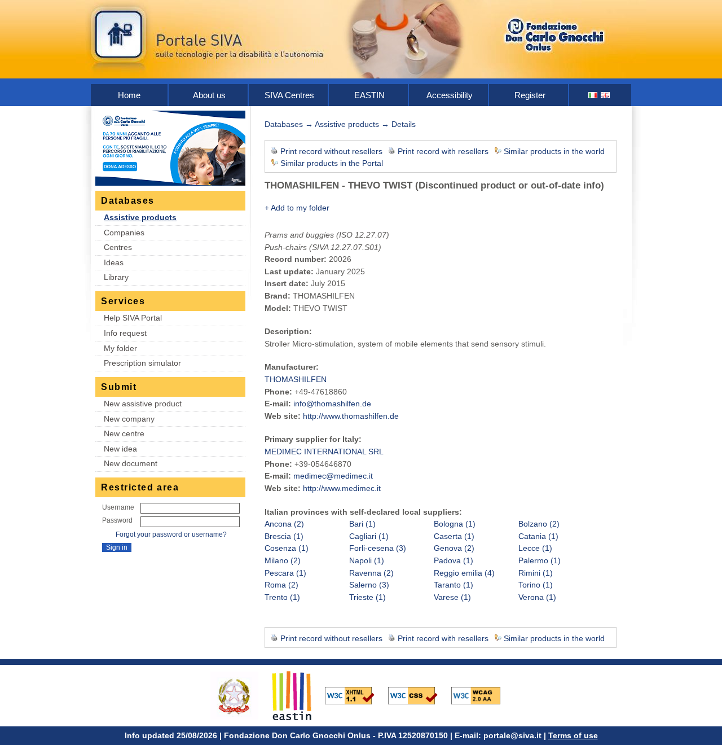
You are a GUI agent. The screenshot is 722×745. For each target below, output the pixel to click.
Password (117, 520)
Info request (125, 333)
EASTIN (369, 95)
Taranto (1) (453, 584)
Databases (284, 124)
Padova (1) (453, 560)
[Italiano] (593, 95)
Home (129, 95)
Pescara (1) (285, 572)
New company (129, 418)
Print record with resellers (443, 151)
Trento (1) (282, 597)
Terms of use (573, 735)
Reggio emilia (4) (464, 572)
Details (403, 124)
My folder (120, 348)
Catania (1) (538, 536)
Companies (124, 232)
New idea (120, 448)
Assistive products (140, 217)
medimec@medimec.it (333, 475)
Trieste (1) (367, 597)
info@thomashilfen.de (332, 403)
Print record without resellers (331, 151)
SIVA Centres (289, 95)
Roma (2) (281, 584)
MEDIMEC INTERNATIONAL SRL (324, 451)
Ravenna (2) (371, 572)
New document (130, 463)
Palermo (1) (539, 560)
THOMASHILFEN (296, 379)
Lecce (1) (535, 548)
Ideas (114, 262)
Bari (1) (362, 523)
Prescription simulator (142, 362)
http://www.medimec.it (342, 488)
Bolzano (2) (539, 523)
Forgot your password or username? (171, 534)
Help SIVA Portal (133, 317)
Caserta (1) (454, 536)
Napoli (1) (366, 560)
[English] (606, 95)
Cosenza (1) (287, 548)
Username (118, 507)
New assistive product (143, 403)
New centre (124, 433)
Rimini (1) (535, 572)
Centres (118, 247)
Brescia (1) (284, 536)
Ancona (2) (284, 523)
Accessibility (449, 95)
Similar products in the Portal (331, 163)
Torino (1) (535, 584)
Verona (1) (537, 597)
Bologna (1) (455, 523)
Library (116, 277)
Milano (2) (283, 560)
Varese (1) (452, 597)
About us (209, 95)
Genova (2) (454, 548)
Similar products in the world (554, 151)
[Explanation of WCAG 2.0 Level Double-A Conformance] (481, 694)
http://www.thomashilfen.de (351, 415)
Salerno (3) (369, 584)
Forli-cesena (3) (377, 548)
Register (529, 95)
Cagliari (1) (369, 536)
